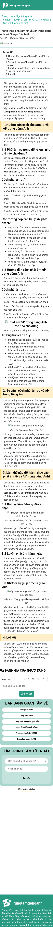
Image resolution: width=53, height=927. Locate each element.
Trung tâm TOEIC (26, 715)
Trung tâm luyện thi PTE (26, 739)
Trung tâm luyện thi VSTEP (26, 733)
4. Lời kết (10, 74)
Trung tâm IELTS (26, 710)
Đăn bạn (26, 789)
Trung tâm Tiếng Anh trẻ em (26, 727)
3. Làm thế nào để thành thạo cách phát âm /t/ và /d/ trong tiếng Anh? (28, 69)
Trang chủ (7, 16)
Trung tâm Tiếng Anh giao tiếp (26, 721)
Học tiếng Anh (24, 16)
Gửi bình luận (26, 694)
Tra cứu (26, 778)
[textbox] (26, 686)
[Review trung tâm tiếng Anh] (16, 5)
